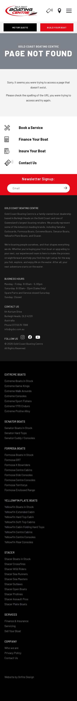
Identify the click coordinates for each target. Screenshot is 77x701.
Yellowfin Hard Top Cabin (19, 517)
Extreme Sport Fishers (18, 401)
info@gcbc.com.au (14, 329)
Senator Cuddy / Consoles (19, 438)
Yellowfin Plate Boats (20, 500)
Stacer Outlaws (13, 584)
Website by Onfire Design (19, 677)
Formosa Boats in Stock (18, 454)
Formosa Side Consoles (18, 475)
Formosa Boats (14, 448)
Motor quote (20, 27)
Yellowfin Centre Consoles (19, 537)
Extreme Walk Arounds (18, 391)
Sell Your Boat (12, 631)
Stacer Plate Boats (15, 604)
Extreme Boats (15, 374)
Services (10, 614)
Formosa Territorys (15, 485)
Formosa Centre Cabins (18, 470)
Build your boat (57, 27)
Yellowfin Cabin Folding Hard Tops (24, 527)
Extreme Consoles (15, 396)
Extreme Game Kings (17, 386)
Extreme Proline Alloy (17, 411)
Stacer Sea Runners (16, 574)
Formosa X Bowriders (17, 464)
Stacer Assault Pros (16, 599)
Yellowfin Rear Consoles (18, 542)
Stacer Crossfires (14, 564)
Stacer (9, 552)
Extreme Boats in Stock (18, 381)
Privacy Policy (12, 653)
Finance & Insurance (16, 621)
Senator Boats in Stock (18, 428)
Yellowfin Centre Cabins (18, 532)
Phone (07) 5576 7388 (16, 324)
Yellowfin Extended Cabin (19, 512)
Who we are (11, 648)
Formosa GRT (12, 459)
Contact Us (11, 658)
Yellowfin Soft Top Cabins (19, 522)
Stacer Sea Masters (16, 579)
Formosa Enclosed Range (19, 490)
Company (10, 641)
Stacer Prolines (13, 594)
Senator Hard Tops (15, 433)
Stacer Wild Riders (15, 569)
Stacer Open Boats (15, 589)
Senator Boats (14, 421)
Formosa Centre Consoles (19, 480)
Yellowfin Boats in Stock (19, 506)
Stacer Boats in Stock (17, 559)
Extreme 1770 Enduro (17, 406)
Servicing (10, 626)
